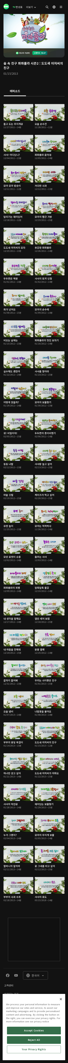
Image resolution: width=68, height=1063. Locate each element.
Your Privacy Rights (34, 1049)
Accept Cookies (34, 1030)
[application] (34, 31)
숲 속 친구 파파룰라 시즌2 (21, 63)
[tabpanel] (34, 503)
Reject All (34, 1040)
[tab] (15, 91)
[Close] (61, 999)
